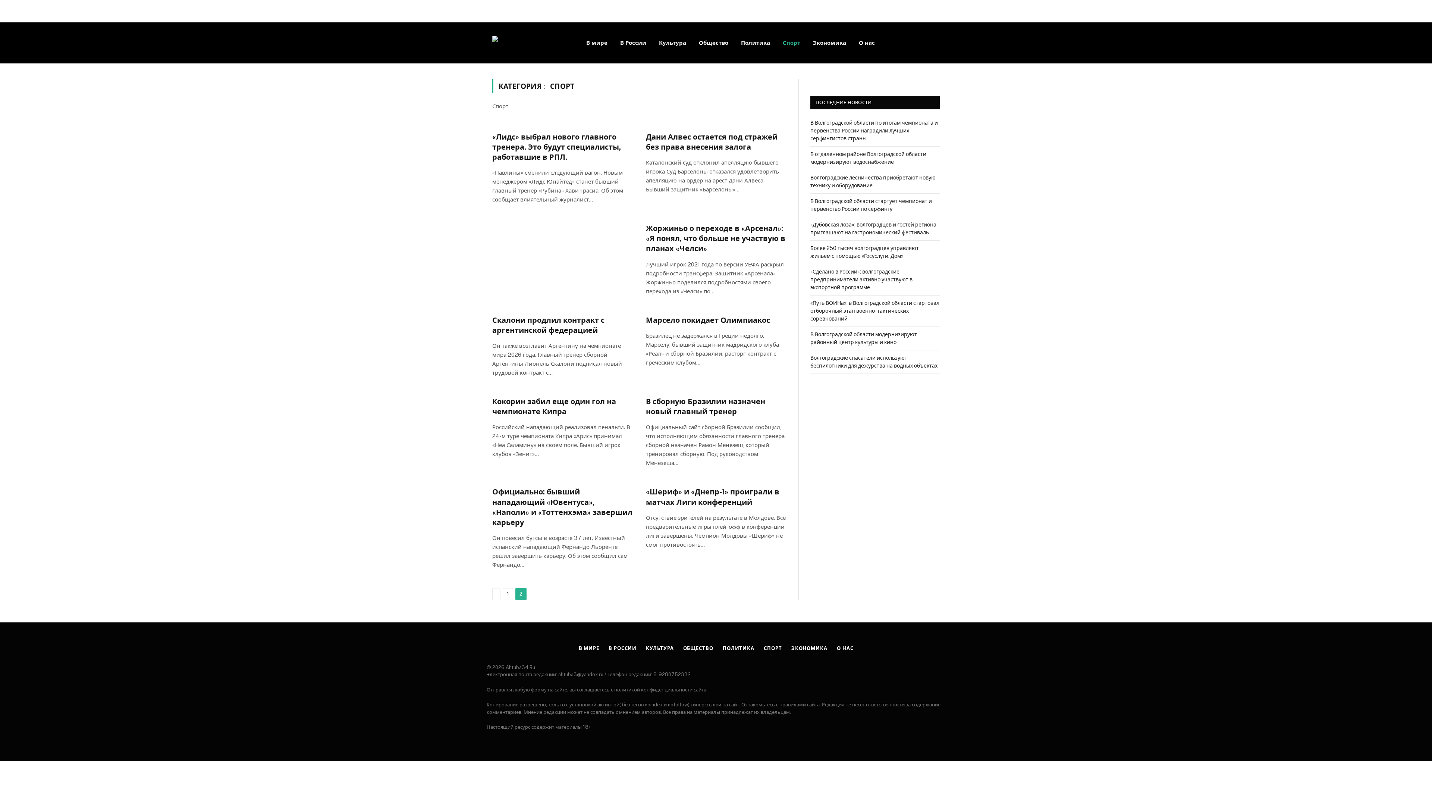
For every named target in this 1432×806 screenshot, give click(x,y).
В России (633, 43)
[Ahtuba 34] (529, 43)
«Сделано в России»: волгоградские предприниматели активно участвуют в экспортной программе (861, 279)
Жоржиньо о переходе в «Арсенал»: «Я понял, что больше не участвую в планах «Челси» (715, 238)
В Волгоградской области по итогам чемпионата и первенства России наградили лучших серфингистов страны (874, 130)
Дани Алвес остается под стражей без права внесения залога (712, 141)
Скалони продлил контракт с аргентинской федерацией (548, 325)
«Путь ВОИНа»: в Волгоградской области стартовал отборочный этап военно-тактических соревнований (874, 311)
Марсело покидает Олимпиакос (708, 320)
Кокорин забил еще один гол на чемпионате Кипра (554, 406)
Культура (672, 43)
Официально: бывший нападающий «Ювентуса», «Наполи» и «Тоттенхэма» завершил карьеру (562, 507)
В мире (596, 43)
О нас (867, 43)
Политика (755, 43)
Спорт (791, 43)
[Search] (939, 43)
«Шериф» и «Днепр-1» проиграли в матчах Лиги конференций (712, 496)
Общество (713, 43)
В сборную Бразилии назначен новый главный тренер (705, 406)
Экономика (829, 43)
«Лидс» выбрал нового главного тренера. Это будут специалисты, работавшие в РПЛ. (556, 147)
